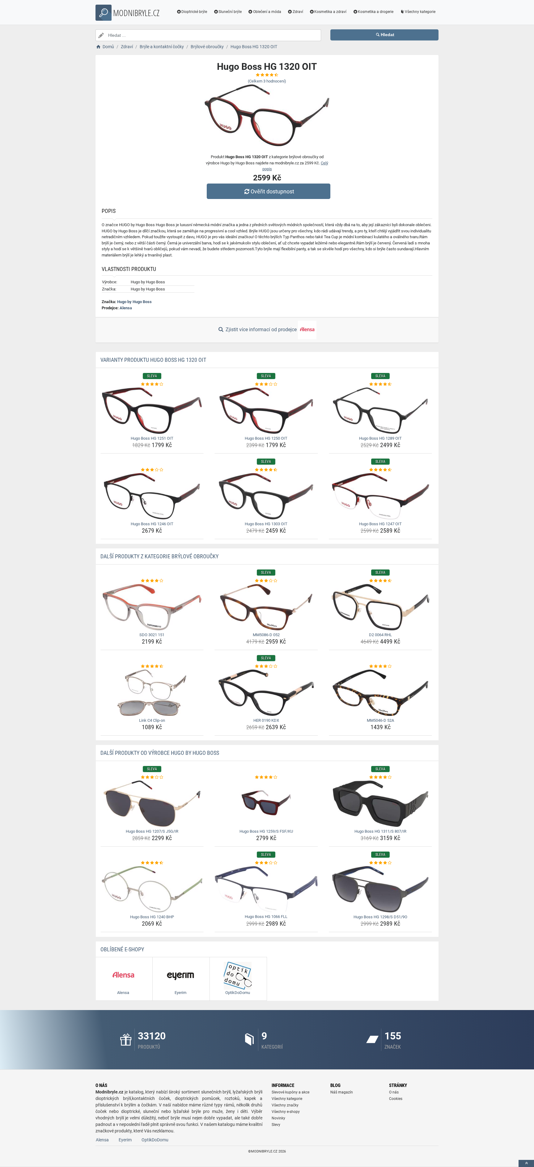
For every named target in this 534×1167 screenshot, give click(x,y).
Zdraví (298, 12)
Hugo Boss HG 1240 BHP (152, 917)
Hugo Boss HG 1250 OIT (266, 438)
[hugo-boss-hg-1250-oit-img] (266, 410)
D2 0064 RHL (380, 634)
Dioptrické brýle (194, 12)
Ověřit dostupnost (272, 191)
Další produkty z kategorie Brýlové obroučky (159, 556)
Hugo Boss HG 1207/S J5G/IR (152, 831)
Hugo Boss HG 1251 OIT (152, 438)
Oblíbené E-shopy (122, 949)
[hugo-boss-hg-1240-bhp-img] (152, 889)
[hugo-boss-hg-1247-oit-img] (380, 496)
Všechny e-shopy (286, 1112)
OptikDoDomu (155, 1139)
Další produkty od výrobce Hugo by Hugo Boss (159, 753)
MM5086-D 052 (266, 634)
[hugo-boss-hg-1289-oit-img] (380, 410)
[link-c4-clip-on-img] (152, 693)
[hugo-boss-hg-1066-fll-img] (266, 889)
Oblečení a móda (267, 12)
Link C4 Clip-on (152, 720)
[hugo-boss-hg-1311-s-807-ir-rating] (380, 777)
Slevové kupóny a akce (290, 1092)
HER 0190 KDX (266, 720)
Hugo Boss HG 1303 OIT (266, 524)
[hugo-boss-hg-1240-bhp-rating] (152, 863)
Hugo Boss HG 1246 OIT (152, 524)
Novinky (278, 1118)
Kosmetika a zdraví (330, 12)
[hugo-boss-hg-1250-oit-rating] (266, 384)
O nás (394, 1092)
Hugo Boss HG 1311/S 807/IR (380, 831)
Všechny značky (285, 1105)
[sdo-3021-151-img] (152, 607)
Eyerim (125, 1139)
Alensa (126, 308)
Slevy (276, 1125)
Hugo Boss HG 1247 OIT (380, 524)
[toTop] (526, 1163)
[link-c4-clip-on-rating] (152, 666)
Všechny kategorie (420, 12)
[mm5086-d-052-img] (266, 607)
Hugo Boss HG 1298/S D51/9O (380, 917)
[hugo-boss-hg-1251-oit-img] (152, 410)
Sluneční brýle (230, 12)
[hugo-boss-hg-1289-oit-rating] (380, 384)
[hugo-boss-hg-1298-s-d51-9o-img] (380, 889)
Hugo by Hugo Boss (134, 301)
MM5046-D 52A (380, 720)
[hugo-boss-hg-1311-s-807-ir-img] (380, 803)
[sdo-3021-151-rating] (152, 581)
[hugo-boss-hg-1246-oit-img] (152, 496)
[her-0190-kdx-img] (266, 693)
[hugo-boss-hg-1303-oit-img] (266, 496)
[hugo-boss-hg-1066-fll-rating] (266, 863)
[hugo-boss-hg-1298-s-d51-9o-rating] (380, 863)
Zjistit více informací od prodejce (261, 329)
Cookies (395, 1099)
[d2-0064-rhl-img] (380, 607)
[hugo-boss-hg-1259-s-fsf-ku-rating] (266, 777)
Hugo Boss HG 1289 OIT (380, 438)
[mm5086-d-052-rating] (266, 581)
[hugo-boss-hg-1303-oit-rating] (266, 470)
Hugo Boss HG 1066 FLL (266, 916)
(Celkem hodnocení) (267, 81)
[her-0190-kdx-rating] (266, 666)
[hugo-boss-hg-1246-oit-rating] (152, 470)
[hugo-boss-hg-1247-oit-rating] (380, 470)
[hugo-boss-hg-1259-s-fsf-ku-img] (266, 803)
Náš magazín (341, 1092)
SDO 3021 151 (151, 634)
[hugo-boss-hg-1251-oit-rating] (152, 384)
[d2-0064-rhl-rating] (380, 581)
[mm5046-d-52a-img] (380, 693)
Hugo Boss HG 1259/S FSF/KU (266, 831)
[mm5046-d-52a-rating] (380, 666)
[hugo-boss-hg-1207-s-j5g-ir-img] (152, 803)
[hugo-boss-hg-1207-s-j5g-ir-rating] (152, 777)
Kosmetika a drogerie (375, 12)
